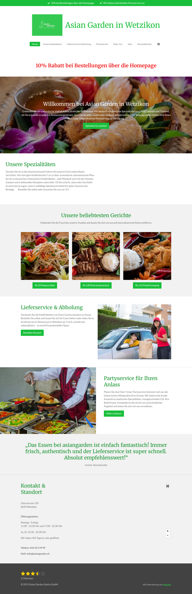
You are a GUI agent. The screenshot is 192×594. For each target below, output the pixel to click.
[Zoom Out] (168, 535)
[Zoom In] (168, 531)
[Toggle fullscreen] (168, 486)
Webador (167, 584)
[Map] (119, 511)
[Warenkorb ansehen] (158, 44)
